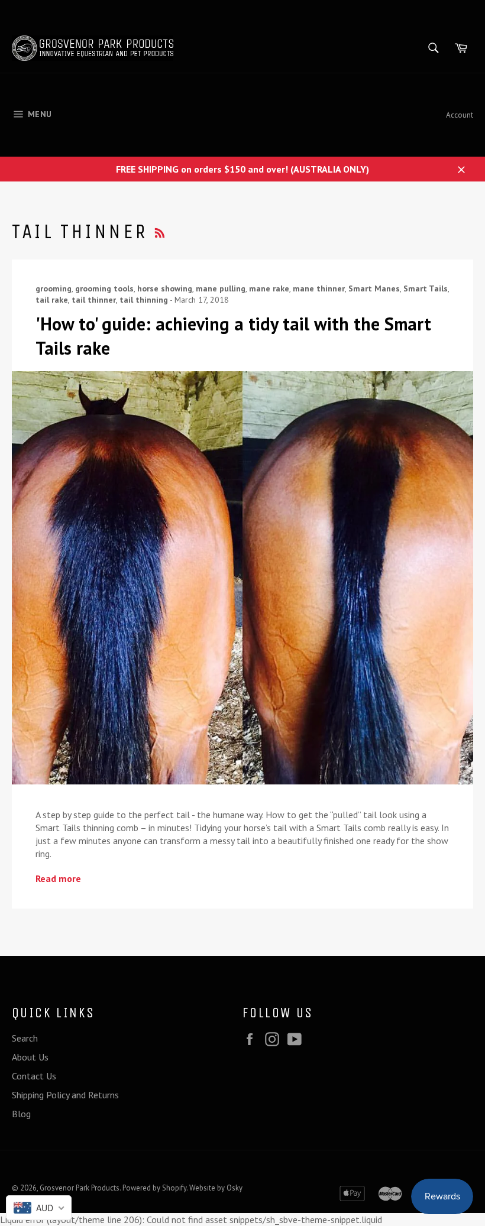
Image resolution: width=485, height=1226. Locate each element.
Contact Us (34, 1076)
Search (25, 1038)
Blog (21, 1114)
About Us (30, 1057)
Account (459, 115)
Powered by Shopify (154, 1188)
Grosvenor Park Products (79, 1188)
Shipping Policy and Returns (65, 1095)
